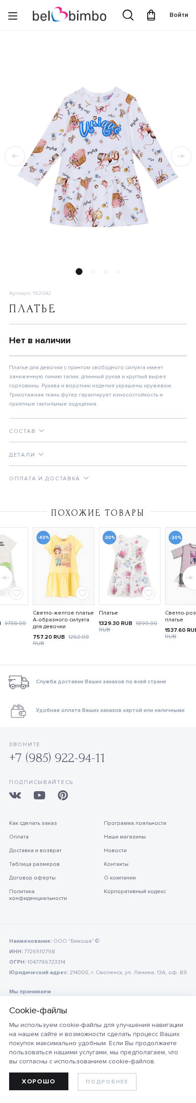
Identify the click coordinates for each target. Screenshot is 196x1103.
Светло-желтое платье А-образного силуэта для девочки (63, 620)
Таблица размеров (34, 864)
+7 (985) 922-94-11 (57, 757)
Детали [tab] (22, 455)
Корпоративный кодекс (135, 891)
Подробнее (107, 1081)
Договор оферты (32, 877)
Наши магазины (125, 837)
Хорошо (39, 1081)
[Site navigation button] (12, 17)
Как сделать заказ (33, 823)
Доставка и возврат (35, 850)
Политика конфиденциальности (38, 895)
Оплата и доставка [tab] (44, 478)
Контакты (116, 864)
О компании (120, 877)
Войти (175, 15)
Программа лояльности (135, 823)
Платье (108, 613)
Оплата (19, 837)
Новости (115, 850)
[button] (15, 156)
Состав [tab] (22, 431)
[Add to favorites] (16, 593)
